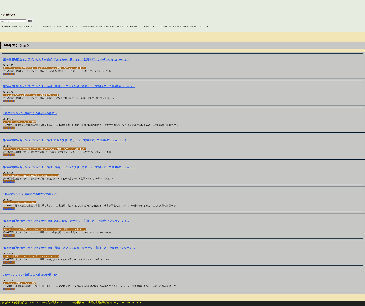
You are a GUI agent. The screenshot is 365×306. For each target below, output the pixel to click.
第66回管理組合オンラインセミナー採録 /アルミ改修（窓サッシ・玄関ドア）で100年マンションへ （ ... (66, 59)
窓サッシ (19, 95)
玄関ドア (37, 95)
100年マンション (11, 68)
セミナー (28, 95)
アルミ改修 (9, 95)
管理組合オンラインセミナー (35, 68)
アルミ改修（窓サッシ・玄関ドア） (68, 68)
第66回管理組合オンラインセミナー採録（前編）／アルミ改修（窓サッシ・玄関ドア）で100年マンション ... (69, 86)
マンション (9, 122)
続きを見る (9, 74)
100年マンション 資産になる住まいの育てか (30, 113)
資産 (34, 122)
